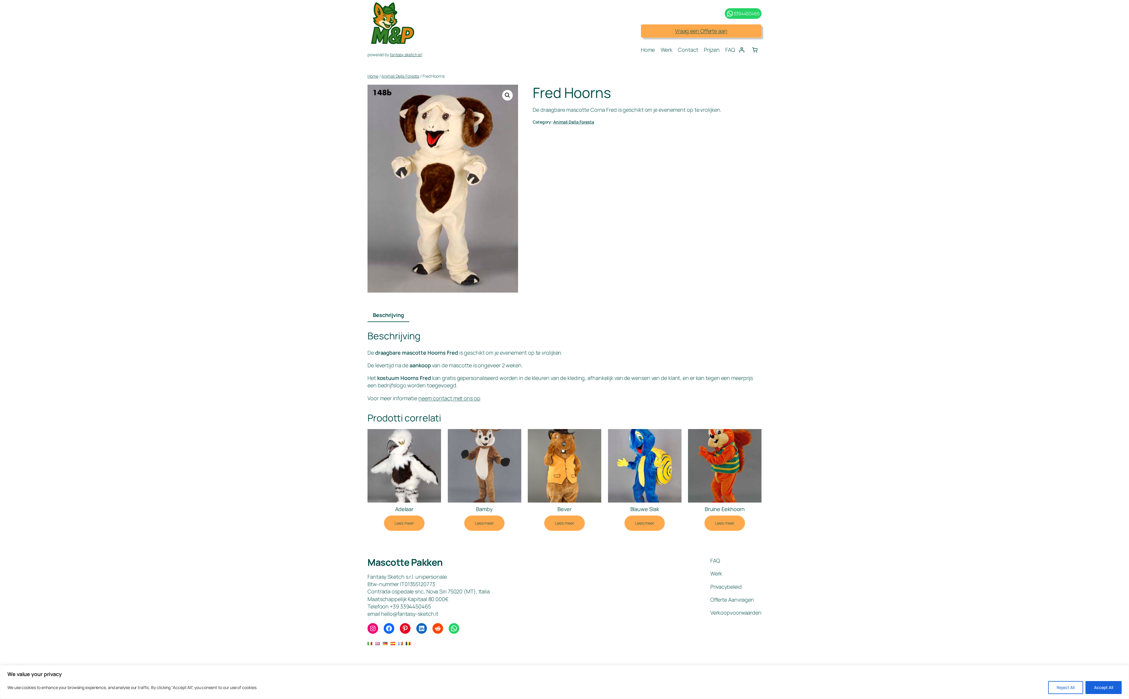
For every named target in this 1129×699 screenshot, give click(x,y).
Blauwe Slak (644, 509)
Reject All (1066, 687)
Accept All (1103, 687)
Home (373, 76)
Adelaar (404, 509)
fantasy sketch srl (406, 54)
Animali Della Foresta (400, 76)
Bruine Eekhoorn (725, 509)
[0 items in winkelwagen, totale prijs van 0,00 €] (754, 49)
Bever (564, 509)
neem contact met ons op (449, 398)
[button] (507, 95)
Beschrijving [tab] (388, 314)
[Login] (741, 49)
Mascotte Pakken (405, 562)
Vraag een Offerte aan (701, 30)
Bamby (484, 509)
